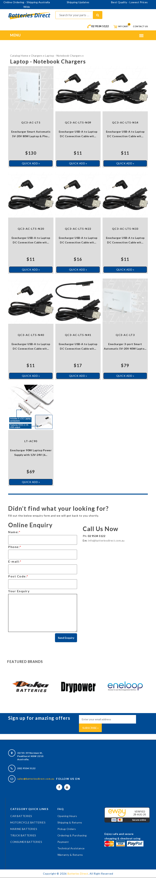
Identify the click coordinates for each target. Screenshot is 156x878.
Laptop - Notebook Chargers (63, 55)
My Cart (123, 26)
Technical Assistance (71, 848)
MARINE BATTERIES (23, 828)
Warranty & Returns (70, 854)
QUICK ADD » (31, 163)
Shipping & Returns (69, 822)
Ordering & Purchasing (72, 835)
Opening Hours (67, 816)
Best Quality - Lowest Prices (129, 2)
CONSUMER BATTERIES (26, 841)
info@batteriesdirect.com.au (106, 540)
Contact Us (140, 26)
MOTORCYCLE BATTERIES (27, 822)
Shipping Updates (78, 2)
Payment (63, 841)
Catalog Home (19, 55)
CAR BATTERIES (21, 816)
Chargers (37, 55)
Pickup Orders (66, 828)
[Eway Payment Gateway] (127, 814)
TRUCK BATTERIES (23, 835)
